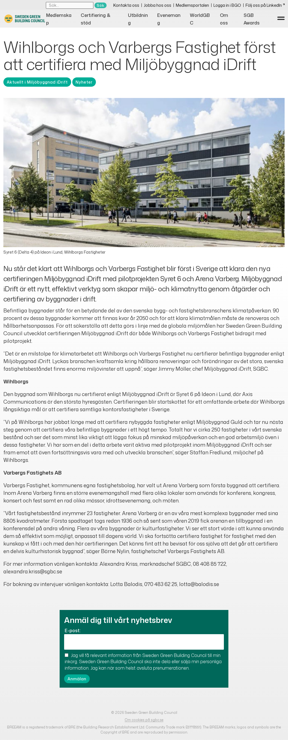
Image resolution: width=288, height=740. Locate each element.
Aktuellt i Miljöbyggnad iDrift (37, 82)
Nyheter (84, 82)
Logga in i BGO (227, 5)
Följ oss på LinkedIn (264, 5)
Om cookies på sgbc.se (144, 719)
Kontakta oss (126, 5)
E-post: (72, 630)
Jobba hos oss (157, 5)
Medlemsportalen (192, 5)
